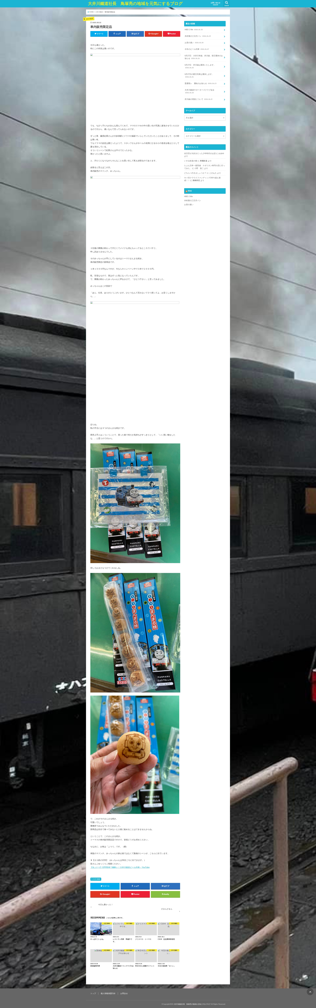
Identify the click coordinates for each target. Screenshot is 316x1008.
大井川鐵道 (96, 879)
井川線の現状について (198, 99)
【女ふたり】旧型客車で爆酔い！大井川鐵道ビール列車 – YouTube (120, 867)
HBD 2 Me (194, 30)
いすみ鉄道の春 (190, 161)
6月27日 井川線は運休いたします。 (200, 66)
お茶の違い (194, 43)
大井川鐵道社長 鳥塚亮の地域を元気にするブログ (135, 3)
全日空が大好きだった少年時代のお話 (200, 153)
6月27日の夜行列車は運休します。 (199, 75)
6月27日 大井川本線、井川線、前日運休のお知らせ (204, 57)
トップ (93, 993)
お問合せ (124, 993)
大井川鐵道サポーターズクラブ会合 (199, 91)
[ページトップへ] (310, 991)
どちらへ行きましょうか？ (195, 173)
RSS (190, 191)
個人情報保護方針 (108, 993)
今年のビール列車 (197, 49)
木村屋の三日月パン (198, 36)
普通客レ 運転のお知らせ (200, 83)
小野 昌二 (199, 168)
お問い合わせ (215, 4)
